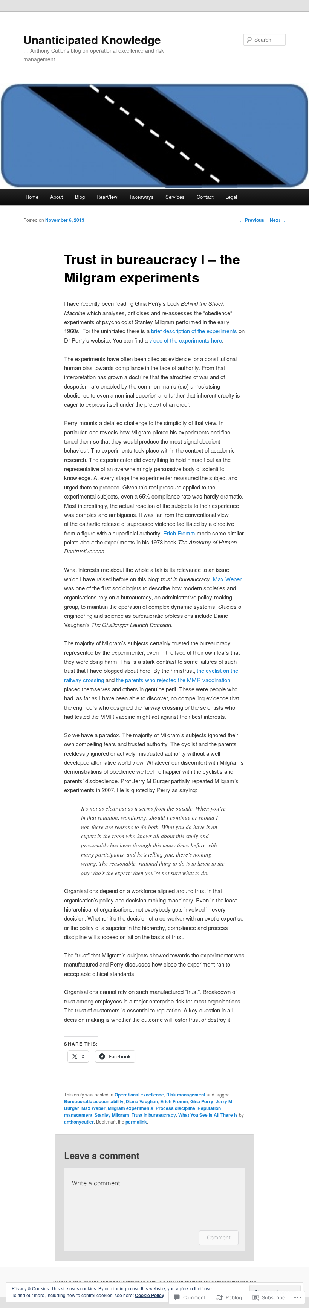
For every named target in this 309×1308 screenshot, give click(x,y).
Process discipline (175, 1108)
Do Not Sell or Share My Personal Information (207, 1282)
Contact (205, 196)
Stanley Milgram (112, 1114)
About (56, 196)
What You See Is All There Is (208, 1114)
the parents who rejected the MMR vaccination (173, 680)
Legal (231, 196)
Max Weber (227, 579)
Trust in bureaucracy (154, 1114)
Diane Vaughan (142, 1101)
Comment (219, 1237)
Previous (251, 219)
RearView (106, 196)
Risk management (185, 1094)
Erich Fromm (179, 533)
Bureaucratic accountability (94, 1101)
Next (278, 219)
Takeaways (141, 196)
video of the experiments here (185, 340)
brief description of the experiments (194, 331)
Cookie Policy (149, 1295)
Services (175, 196)
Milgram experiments (130, 1108)
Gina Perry (201, 1101)
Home (32, 196)
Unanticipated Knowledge (92, 39)
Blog (80, 196)
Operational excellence (139, 1094)
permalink (136, 1121)
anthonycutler (79, 1121)
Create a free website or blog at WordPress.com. (105, 1282)
